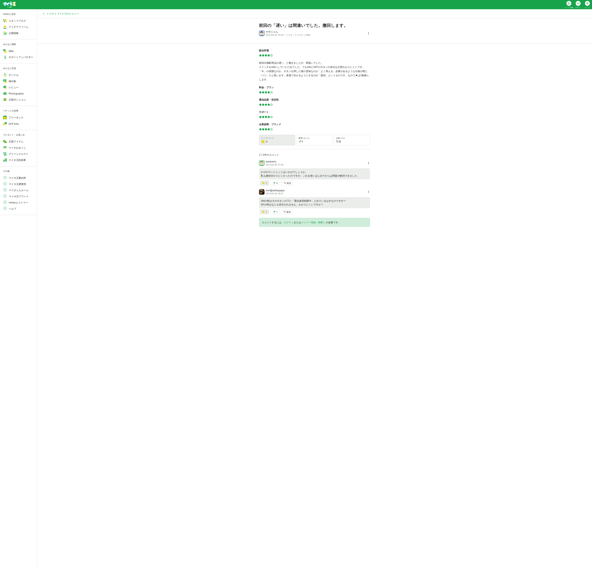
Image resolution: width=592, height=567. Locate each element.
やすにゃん (272, 31)
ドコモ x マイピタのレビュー (62, 13)
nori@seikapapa (275, 190)
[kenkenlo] (262, 163)
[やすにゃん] (262, 33)
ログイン (289, 222)
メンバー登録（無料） (313, 222)
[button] (368, 33)
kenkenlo (271, 161)
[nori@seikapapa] (262, 192)
